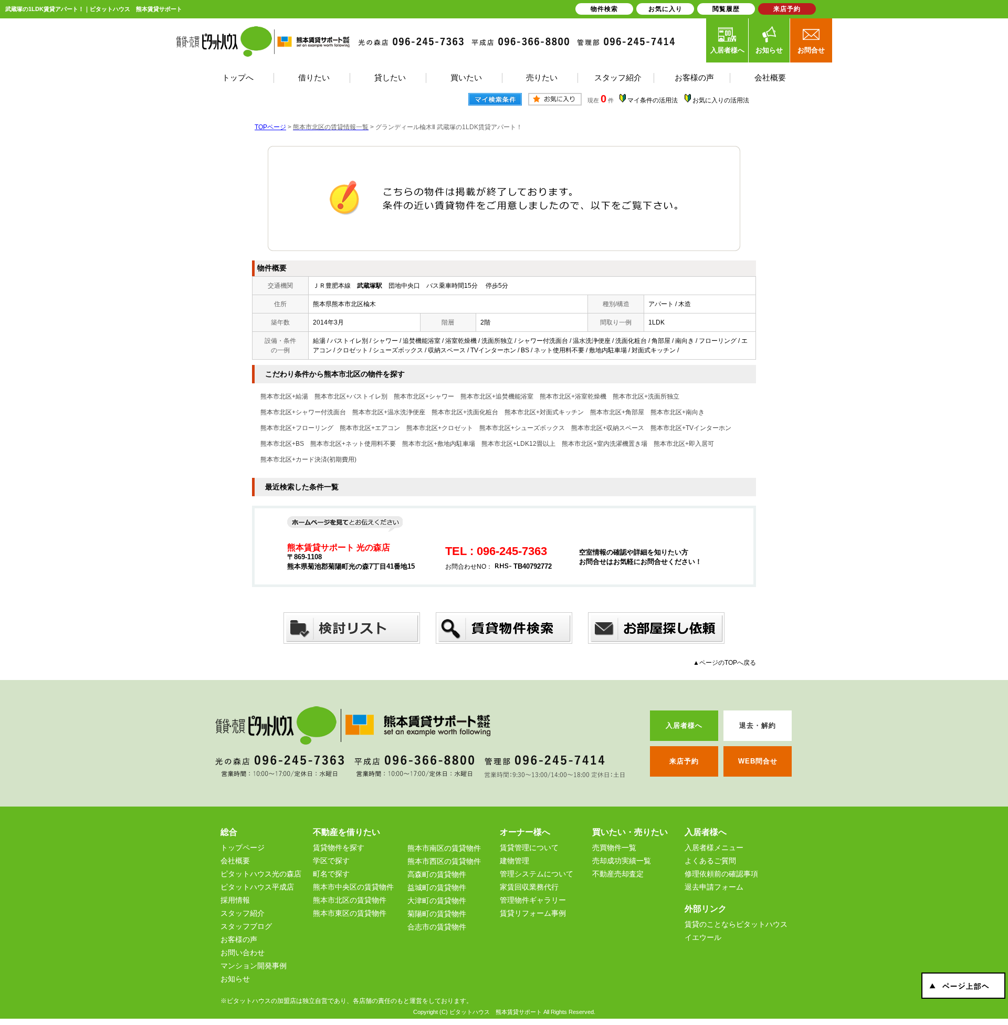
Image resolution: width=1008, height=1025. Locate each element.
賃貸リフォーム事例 (533, 913)
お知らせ (769, 50)
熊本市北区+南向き (677, 412)
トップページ (242, 847)
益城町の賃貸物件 (436, 887)
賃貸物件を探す (338, 847)
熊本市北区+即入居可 (684, 443)
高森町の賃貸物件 (436, 874)
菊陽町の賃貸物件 (436, 913)
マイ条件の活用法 (652, 100)
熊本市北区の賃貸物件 (349, 900)
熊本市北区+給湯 (284, 396)
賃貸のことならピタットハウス (736, 924)
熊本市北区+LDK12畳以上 (518, 443)
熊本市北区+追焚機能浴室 (496, 396)
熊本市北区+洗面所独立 (646, 396)
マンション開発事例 (253, 965)
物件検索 (604, 9)
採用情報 (235, 900)
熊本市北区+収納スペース (607, 428)
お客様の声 (238, 939)
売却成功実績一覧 (621, 860)
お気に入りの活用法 (720, 100)
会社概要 (235, 860)
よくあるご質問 (710, 860)
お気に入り (665, 9)
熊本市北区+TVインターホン (690, 428)
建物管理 (514, 860)
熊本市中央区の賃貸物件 (353, 887)
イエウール (703, 937)
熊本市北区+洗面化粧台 (465, 412)
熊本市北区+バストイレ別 (350, 396)
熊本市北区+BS (282, 443)
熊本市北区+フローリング (296, 428)
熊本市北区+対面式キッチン (544, 412)
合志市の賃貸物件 (436, 927)
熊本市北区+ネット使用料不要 (353, 443)
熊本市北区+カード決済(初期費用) (308, 459)
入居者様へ (727, 50)
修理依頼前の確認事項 (721, 874)
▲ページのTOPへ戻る (724, 662)
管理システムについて (536, 874)
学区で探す (331, 860)
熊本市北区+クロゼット (439, 428)
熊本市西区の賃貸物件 (444, 861)
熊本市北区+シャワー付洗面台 (303, 412)
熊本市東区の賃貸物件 (349, 913)
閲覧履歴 (726, 9)
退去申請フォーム (714, 887)
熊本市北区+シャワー (424, 396)
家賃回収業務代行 (529, 887)
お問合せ (811, 50)
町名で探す (331, 874)
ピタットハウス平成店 (257, 887)
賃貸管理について (529, 847)
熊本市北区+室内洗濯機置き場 (604, 443)
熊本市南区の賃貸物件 (444, 848)
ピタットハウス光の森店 (260, 874)
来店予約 (787, 9)
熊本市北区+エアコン (370, 428)
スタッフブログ (246, 926)
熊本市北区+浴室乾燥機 (573, 396)
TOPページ (270, 127)
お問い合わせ (242, 952)
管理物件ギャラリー (533, 900)
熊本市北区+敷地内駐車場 (438, 443)
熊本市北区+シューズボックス (522, 428)
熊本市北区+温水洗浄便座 (388, 412)
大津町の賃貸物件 (436, 900)
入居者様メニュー (714, 847)
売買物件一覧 (614, 847)
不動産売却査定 (618, 874)
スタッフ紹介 (242, 913)
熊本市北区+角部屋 (617, 412)
